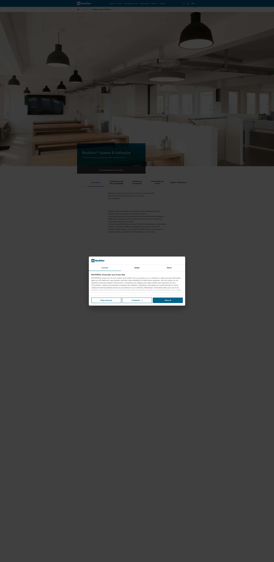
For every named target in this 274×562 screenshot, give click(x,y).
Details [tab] (137, 268)
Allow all (168, 300)
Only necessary (106, 300)
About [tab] (169, 268)
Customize (136, 300)
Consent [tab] (105, 268)
